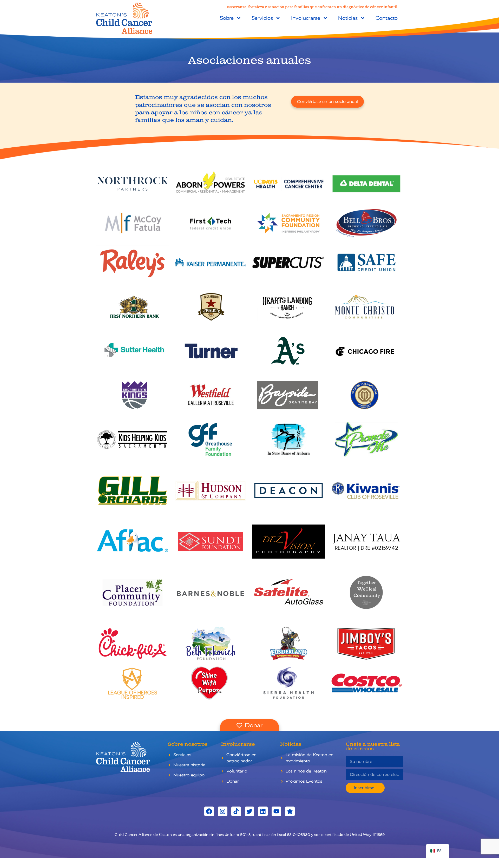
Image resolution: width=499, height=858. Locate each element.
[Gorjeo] (249, 811)
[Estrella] (290, 811)
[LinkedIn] (263, 811)
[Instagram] (222, 811)
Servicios (262, 18)
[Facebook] (209, 811)
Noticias (348, 18)
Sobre (227, 18)
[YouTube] (276, 811)
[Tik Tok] (236, 811)
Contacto (387, 18)
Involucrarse (305, 18)
